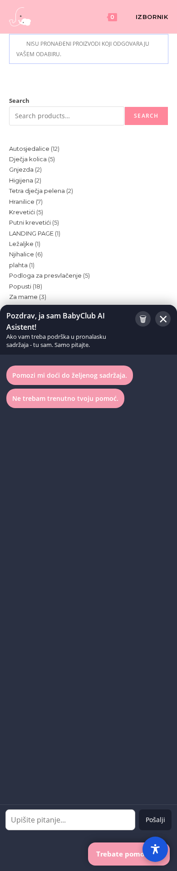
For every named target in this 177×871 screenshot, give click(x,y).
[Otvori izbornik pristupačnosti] (155, 849)
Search (19, 100)
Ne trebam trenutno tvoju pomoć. (65, 398)
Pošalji (155, 819)
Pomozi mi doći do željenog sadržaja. (69, 375)
